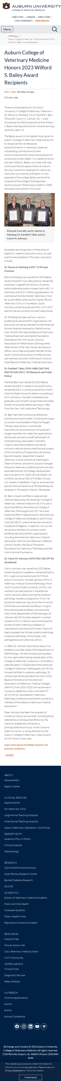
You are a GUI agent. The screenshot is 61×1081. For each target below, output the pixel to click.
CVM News (13, 36)
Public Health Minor (15, 916)
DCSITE (8, 886)
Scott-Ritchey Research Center (20, 873)
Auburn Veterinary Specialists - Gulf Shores (27, 827)
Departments (13, 833)
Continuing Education (16, 997)
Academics (11, 892)
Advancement (11, 780)
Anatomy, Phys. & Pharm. (17, 838)
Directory (17, 17)
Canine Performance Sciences (20, 867)
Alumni (9, 755)
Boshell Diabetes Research (18, 880)
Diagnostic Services (14, 975)
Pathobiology (11, 851)
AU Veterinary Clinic (15, 808)
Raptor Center (12, 786)
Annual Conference (14, 1016)
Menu (7, 29)
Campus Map (11, 938)
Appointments (12, 802)
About (8, 775)
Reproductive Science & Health (20, 922)
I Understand (30, 1077)
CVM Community (24, 21)
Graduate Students (14, 910)
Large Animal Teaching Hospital (21, 815)
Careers (30, 17)
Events (8, 1010)
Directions (44, 17)
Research (10, 862)
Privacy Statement (14, 1070)
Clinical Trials (11, 968)
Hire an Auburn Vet (14, 945)
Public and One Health (16, 903)
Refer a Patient (12, 981)
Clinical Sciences (13, 845)
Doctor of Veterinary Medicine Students (25, 897)
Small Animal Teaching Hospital (21, 821)
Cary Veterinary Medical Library (21, 951)
